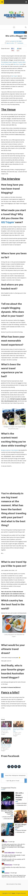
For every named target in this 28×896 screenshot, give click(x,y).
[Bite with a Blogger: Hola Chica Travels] (6, 741)
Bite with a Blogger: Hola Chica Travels (6, 745)
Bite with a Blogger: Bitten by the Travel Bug (18, 729)
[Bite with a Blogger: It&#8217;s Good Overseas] (6, 724)
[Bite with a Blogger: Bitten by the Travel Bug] (18, 724)
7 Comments (20, 43)
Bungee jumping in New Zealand (9, 450)
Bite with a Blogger (19, 32)
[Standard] (25, 32)
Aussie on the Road (16, 41)
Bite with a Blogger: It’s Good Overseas (6, 728)
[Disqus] (14, 858)
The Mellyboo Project (6, 62)
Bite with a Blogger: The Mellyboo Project (21, 826)
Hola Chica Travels (18, 64)
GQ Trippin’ (14, 76)
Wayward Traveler (17, 62)
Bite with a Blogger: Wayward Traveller (19, 796)
